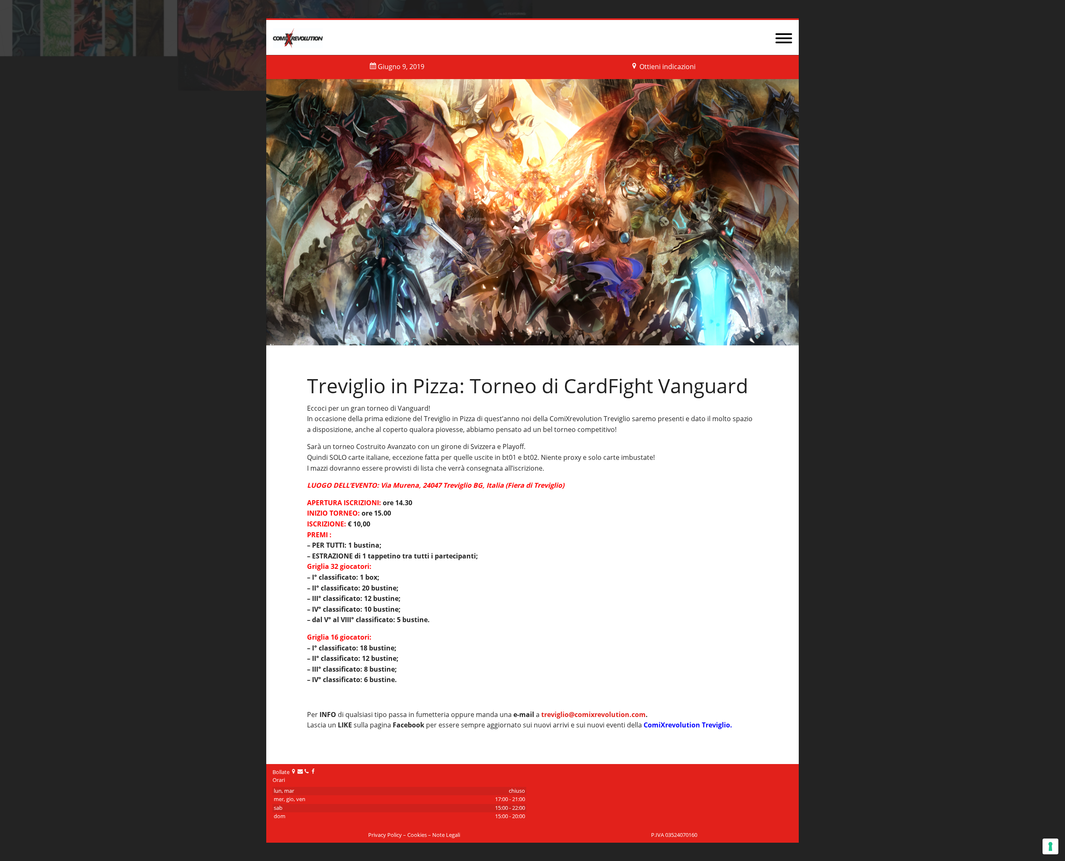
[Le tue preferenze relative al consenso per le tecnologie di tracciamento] (1050, 846)
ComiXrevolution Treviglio (687, 724)
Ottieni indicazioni (667, 66)
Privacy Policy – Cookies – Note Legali (414, 835)
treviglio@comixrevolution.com (593, 714)
